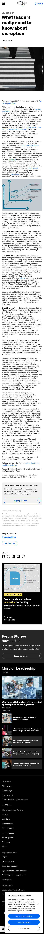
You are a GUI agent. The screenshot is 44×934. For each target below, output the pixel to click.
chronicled (15, 174)
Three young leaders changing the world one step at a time (26, 764)
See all (6, 672)
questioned (33, 168)
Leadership (8, 13)
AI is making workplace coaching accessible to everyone (25, 741)
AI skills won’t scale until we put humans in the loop (25, 718)
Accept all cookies (24, 922)
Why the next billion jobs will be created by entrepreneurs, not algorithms (22, 703)
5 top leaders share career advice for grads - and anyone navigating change (26, 754)
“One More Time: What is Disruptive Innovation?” (21, 128)
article (22, 278)
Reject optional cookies (24, 916)
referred (12, 160)
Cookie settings (24, 928)
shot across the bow (30, 145)
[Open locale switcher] (3, 929)
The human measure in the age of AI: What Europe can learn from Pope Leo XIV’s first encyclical (26, 731)
